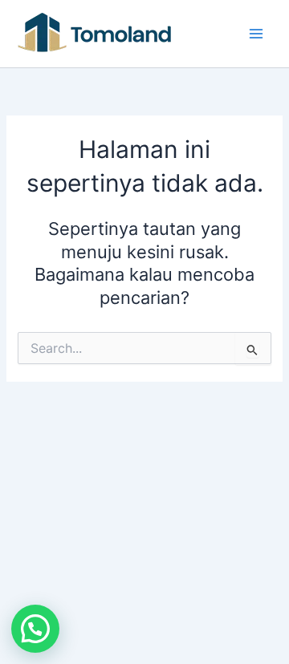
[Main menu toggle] (256, 34)
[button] (35, 629)
